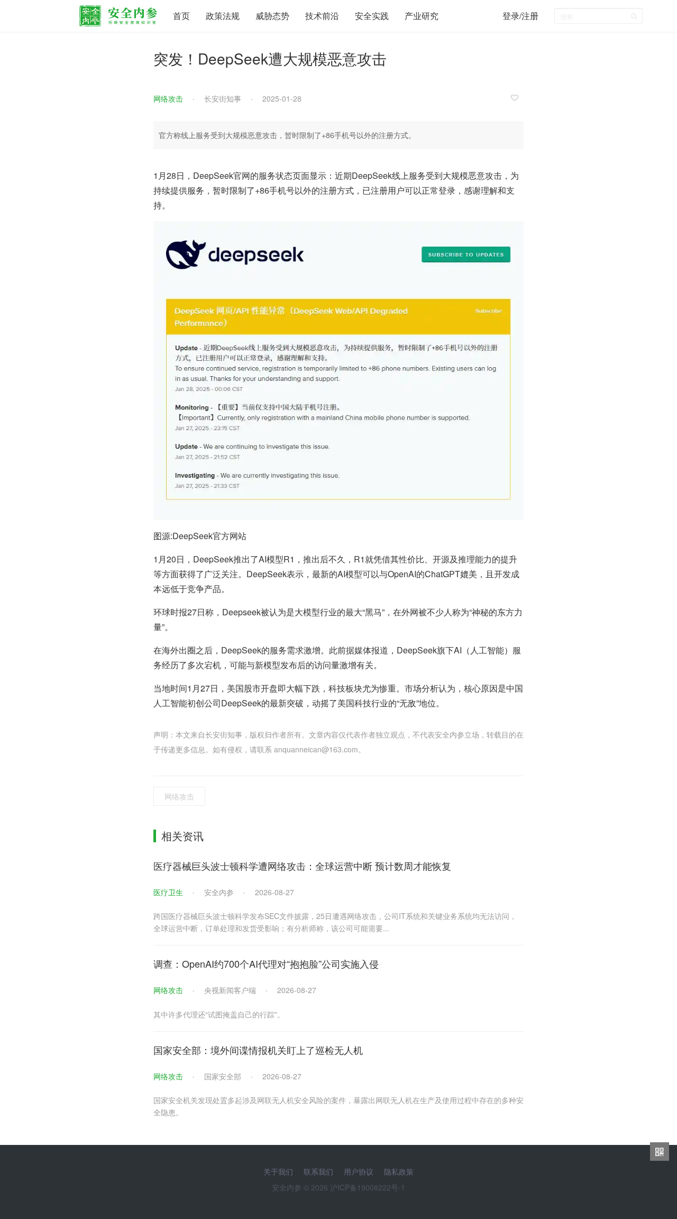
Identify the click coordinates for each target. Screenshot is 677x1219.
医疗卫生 (168, 892)
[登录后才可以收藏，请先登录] (517, 97)
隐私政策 (399, 1171)
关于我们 (278, 1171)
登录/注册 (520, 16)
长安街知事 (222, 98)
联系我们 (318, 1171)
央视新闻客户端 (230, 990)
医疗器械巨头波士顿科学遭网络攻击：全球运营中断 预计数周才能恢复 (302, 865)
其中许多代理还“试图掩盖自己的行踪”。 (219, 1014)
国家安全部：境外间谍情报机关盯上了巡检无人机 (258, 1050)
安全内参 (219, 892)
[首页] (118, 13)
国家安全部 (222, 1076)
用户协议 (358, 1171)
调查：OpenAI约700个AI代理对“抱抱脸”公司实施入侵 (266, 963)
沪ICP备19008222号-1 (367, 1187)
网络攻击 (168, 98)
